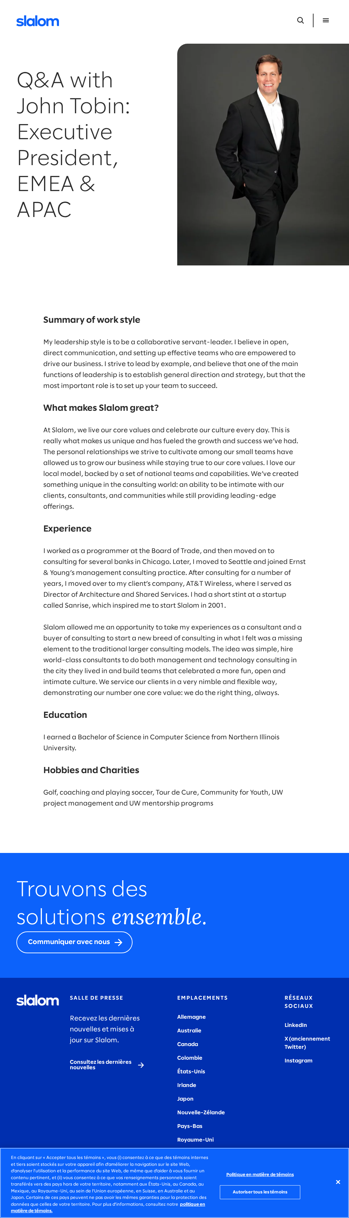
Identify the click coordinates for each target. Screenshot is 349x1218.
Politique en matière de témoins (260, 1175)
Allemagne (191, 1017)
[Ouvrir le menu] (326, 20)
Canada (187, 1044)
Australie (189, 1030)
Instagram (299, 1060)
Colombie (189, 1058)
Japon (185, 1099)
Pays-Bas (189, 1126)
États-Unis (191, 1071)
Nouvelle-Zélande (201, 1112)
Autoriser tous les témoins (260, 1192)
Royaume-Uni (195, 1140)
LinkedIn (296, 1025)
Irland (185, 1085)
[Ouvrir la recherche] (300, 20)
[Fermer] (338, 1182)
